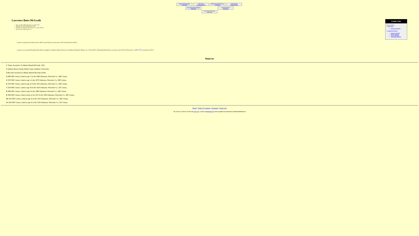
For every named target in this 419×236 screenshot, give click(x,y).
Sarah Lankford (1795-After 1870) (234, 4)
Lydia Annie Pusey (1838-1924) (226, 8)
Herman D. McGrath (395, 33)
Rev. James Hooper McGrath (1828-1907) (193, 8)
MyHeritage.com (210, 111)
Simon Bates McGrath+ (396, 36)
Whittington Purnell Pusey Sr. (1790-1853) (217, 4)
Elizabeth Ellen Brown (393, 30)
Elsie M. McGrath (395, 34)
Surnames (214, 108)
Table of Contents (204, 108)
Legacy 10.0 (196, 111)
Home (194, 108)
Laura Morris (390, 26)
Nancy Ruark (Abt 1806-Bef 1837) (201, 4)
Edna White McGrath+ (396, 28)
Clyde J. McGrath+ (395, 35)
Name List (223, 108)
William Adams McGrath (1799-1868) (184, 4)
